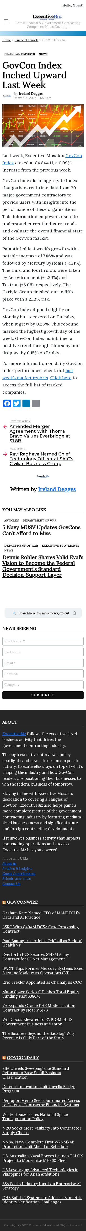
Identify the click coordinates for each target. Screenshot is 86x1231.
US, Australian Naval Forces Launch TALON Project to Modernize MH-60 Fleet (42, 1158)
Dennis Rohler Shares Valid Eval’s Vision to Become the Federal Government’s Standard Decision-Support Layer (42, 566)
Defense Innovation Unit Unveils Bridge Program (38, 1088)
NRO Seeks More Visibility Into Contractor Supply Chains (41, 1130)
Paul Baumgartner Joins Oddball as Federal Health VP (42, 943)
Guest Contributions (18, 873)
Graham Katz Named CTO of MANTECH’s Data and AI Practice (41, 915)
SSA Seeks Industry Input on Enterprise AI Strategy (41, 1186)
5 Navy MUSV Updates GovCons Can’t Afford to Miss (41, 530)
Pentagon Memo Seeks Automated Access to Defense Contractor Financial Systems (41, 1102)
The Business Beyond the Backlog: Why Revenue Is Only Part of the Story (38, 1035)
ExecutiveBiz (14, 733)
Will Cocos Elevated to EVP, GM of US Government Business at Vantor (37, 1021)
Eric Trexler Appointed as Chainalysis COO (42, 982)
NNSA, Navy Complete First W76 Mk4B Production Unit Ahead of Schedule (38, 1144)
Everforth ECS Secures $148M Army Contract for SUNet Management (35, 956)
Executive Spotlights (60, 545)
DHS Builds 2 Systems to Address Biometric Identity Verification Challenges (42, 1199)
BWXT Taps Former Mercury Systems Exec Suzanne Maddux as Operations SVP (42, 970)
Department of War (39, 520)
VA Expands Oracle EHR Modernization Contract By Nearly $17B (38, 1007)
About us (9, 863)
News (8, 550)
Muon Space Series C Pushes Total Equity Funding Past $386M (40, 994)
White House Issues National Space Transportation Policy (35, 1116)
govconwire (22, 902)
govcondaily (23, 1057)
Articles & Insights (17, 868)
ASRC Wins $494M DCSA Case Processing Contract (40, 929)
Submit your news (16, 878)
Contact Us (11, 884)
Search (74, 614)
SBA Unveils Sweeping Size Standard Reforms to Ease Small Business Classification (35, 1072)
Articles (11, 520)
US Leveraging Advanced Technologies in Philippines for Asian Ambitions (40, 1172)
